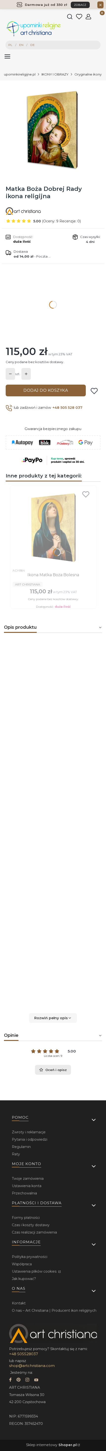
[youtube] (36, 1380)
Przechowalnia (24, 1193)
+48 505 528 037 (67, 407)
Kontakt (19, 1303)
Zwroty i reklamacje (29, 1132)
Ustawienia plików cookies (34, 1271)
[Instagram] (27, 1380)
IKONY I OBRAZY (55, 74)
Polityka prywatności (29, 1257)
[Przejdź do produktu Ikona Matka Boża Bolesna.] (53, 527)
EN (21, 45)
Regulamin (21, 1147)
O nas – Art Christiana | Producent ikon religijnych (54, 1310)
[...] (52, 129)
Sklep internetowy (51, 1445)
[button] (53, 1018)
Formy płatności (26, 1217)
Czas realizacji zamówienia (34, 1232)
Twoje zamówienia (28, 1178)
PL (10, 45)
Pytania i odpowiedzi (29, 1139)
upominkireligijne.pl (19, 74)
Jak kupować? (24, 1279)
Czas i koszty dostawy (31, 1225)
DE (32, 45)
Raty (16, 1154)
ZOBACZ (80, 5)
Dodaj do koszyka (45, 390)
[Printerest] (18, 1380)
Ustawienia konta (26, 1186)
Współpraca (22, 1264)
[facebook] (10, 1380)
